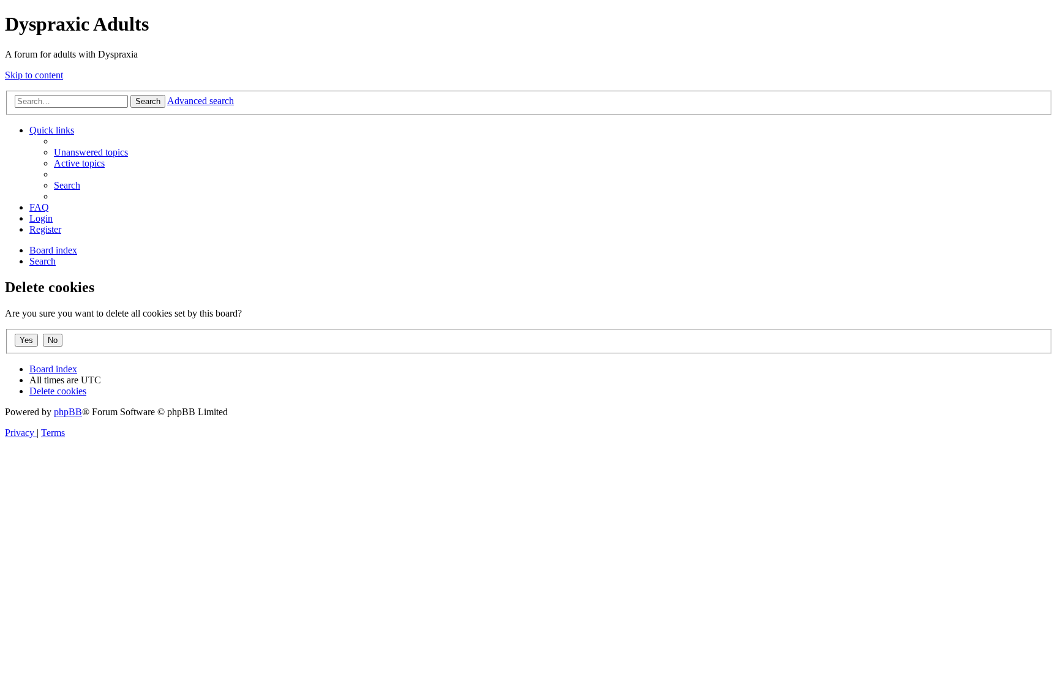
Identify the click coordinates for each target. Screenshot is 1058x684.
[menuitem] (91, 152)
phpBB (68, 412)
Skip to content (34, 75)
